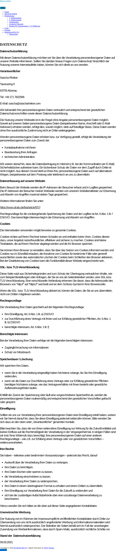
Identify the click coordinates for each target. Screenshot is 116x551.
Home (7, 12)
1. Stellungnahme (15, 18)
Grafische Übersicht (16, 24)
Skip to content (5, 1)
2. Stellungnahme (15, 20)
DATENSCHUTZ (20, 548)
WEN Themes (49, 548)
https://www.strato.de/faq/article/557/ (20, 207)
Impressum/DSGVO (12, 32)
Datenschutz (13, 34)
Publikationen (9, 16)
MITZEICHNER (11, 14)
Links (7, 28)
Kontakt (7, 30)
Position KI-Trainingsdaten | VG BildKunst (24, 26)
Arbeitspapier (14, 22)
